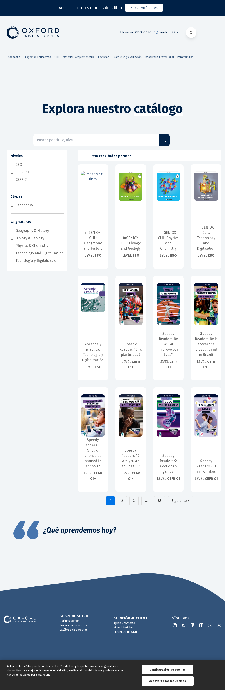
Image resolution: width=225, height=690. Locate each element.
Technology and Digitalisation (40, 253)
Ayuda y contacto (124, 623)
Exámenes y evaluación (127, 57)
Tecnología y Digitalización (37, 260)
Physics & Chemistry (32, 245)
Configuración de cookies (168, 669)
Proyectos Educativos (37, 57)
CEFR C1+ (22, 172)
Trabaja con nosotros (73, 625)
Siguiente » (181, 501)
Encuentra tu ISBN (125, 631)
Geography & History (32, 231)
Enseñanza (13, 57)
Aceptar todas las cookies (167, 681)
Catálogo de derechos (74, 629)
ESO (19, 165)
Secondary (24, 205)
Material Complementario (79, 57)
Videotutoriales (123, 627)
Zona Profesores (144, 8)
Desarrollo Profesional (159, 57)
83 (159, 501)
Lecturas (103, 57)
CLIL (56, 57)
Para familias (185, 57)
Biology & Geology (30, 238)
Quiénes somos (70, 620)
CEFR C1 (22, 180)
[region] (112, 675)
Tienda (162, 32)
